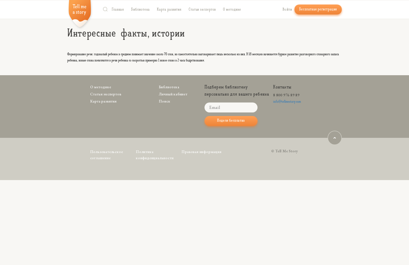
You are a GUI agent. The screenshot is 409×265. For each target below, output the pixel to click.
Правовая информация (201, 151)
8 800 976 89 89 (286, 95)
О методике (232, 9)
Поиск (164, 101)
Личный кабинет (173, 94)
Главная (118, 9)
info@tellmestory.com (287, 101)
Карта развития (169, 9)
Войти (287, 9)
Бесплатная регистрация (318, 9)
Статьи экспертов (202, 9)
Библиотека (140, 9)
